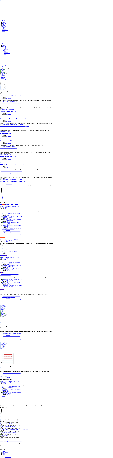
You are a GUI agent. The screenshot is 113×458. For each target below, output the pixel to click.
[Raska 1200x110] (3, 73)
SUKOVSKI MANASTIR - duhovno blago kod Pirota (10, 103)
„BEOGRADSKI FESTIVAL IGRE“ (7, 283)
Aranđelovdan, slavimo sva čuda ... (6, 291)
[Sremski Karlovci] (3, 85)
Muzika (5, 65)
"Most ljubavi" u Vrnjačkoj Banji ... (7, 232)
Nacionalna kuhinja (7, 59)
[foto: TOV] (7, 146)
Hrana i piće (6, 61)
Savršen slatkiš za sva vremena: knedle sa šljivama (8, 432)
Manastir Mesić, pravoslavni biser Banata (8, 148)
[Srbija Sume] (3, 88)
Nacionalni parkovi (7, 53)
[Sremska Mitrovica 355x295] (5, 377)
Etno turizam (6, 52)
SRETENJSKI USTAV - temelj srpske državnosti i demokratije (12, 164)
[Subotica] (2, 84)
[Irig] (1, 76)
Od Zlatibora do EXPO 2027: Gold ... (8, 387)
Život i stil (3, 63)
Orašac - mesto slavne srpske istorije (8, 156)
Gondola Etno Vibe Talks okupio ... (7, 337)
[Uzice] (2, 83)
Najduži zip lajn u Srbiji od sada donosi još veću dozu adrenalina (10, 441)
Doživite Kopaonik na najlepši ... (5, 328)
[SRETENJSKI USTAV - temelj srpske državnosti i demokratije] (10, 162)
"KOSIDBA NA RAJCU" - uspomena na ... (8, 297)
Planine (5, 54)
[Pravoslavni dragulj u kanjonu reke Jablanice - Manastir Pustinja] (11, 116)
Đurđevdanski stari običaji (5, 133)
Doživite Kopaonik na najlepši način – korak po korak (9, 438)
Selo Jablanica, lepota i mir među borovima (7, 446)
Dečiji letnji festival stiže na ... (7, 393)
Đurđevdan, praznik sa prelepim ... (7, 302)
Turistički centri (6, 55)
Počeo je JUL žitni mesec (6, 249)
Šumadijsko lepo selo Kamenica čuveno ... (9, 252)
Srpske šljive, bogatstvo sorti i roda (6, 240)
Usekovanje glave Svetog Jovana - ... (8, 229)
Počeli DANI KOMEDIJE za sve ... (5, 275)
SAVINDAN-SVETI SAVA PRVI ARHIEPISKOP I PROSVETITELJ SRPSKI (13, 181)
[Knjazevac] (2, 87)
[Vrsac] (2, 74)
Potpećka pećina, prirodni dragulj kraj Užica (7, 426)
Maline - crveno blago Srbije (6, 246)
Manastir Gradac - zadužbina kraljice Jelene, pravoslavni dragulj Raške (14, 126)
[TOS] (1, 82)
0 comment (6, 208)
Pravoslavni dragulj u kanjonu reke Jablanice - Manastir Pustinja (13, 118)
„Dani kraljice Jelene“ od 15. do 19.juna (8, 111)
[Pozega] (2, 78)
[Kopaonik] (2, 80)
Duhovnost (6, 49)
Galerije (3, 66)
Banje (5, 51)
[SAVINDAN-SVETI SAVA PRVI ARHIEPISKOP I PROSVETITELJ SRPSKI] (11, 179)
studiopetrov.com (8, 457)
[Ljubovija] (2, 72)
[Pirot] (2, 70)
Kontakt (3, 454)
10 (2, 199)
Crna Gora (5, 57)
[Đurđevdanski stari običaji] (5, 131)
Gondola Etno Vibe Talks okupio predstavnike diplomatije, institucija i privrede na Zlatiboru (15, 429)
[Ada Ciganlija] (3, 77)
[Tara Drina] (2, 71)
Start (3, 188)
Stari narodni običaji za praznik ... (7, 263)
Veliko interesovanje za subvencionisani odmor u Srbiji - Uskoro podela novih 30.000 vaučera (15, 444)
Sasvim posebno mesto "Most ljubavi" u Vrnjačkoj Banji (9, 414)
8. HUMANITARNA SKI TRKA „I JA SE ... (6, 382)
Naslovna (3, 45)
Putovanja (3, 50)
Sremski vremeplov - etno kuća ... (7, 217)
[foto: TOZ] (10, 93)
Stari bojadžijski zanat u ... (6, 223)
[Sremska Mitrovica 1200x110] (5, 81)
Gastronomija (4, 58)
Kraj (2, 201)
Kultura (5, 48)
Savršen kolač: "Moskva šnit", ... (5, 368)
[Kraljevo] (2, 75)
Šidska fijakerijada (5, 226)
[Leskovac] (2, 69)
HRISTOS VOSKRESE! (3, 207)
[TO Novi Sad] (3, 86)
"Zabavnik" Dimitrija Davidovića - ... (8, 214)
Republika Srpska (7, 56)
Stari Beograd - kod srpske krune (7, 286)
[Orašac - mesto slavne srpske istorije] (6, 154)
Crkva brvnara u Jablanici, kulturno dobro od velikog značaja (13, 95)
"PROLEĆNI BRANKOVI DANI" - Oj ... (7, 280)
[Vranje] (2, 89)
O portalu (3, 451)
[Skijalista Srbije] (3, 79)
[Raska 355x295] (3, 343)
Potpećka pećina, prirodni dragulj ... (8, 340)
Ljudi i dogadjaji (4, 62)
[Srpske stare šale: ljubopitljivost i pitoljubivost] (8, 138)
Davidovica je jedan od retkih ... (5, 258)
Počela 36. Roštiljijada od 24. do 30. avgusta (7, 417)
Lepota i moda (6, 64)
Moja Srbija (4, 46)
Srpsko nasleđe (9, 98)
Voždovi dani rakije (5, 390)
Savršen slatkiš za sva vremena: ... (7, 374)
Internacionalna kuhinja (8, 60)
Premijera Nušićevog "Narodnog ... (8, 220)
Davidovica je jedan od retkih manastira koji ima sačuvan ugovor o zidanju (12, 420)
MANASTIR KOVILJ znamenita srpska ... (8, 266)
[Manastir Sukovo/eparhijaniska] (8, 101)
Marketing (3, 453)
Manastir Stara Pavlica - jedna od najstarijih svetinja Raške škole (13, 173)
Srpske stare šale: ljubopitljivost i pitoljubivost (10, 140)
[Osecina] (2, 348)
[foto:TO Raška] (11, 171)
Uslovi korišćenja (5, 452)
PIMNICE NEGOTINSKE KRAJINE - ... (7, 269)
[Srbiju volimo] (2, 19)
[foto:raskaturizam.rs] (7, 109)
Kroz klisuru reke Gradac (6, 334)
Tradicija (5, 47)
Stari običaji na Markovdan (6, 300)
